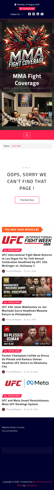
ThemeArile (31, 485)
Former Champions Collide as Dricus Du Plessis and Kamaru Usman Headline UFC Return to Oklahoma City (25, 361)
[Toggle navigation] (27, 135)
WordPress (38, 481)
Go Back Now (28, 200)
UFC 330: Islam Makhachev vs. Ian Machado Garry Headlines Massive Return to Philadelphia (24, 310)
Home (6, 146)
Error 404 (16, 146)
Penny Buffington (14, 271)
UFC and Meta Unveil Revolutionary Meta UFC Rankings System (25, 402)
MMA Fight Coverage (27, 79)
